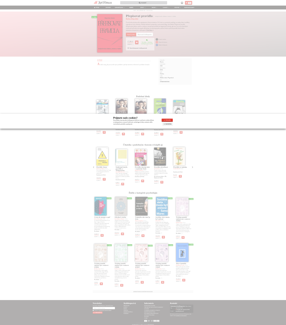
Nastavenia (168, 124)
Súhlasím (168, 120)
